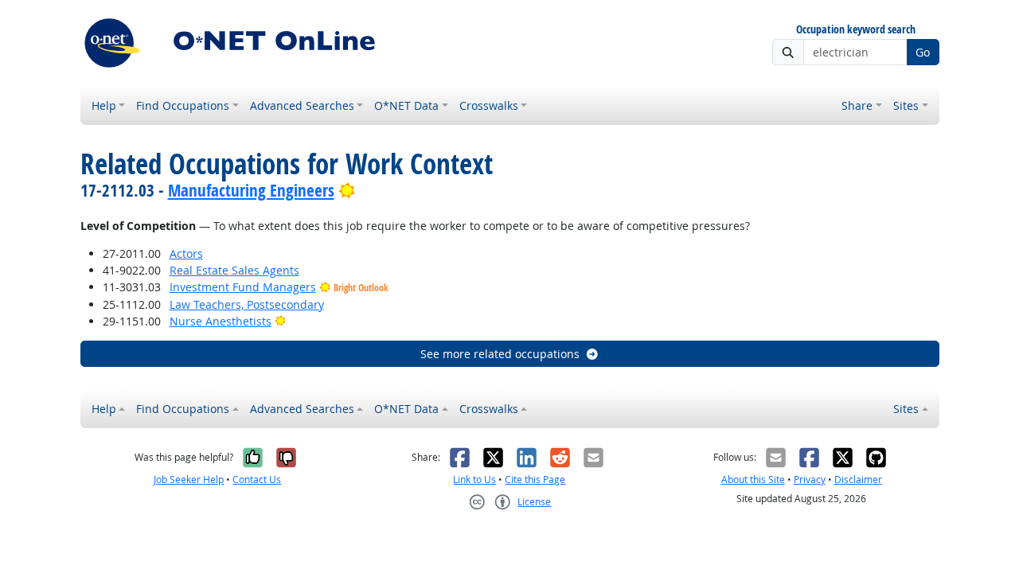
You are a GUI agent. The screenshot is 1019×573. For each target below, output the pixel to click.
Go (923, 52)
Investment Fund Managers (243, 286)
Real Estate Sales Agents (234, 270)
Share (857, 105)
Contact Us (256, 479)
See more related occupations (500, 353)
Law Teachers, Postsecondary (247, 304)
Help (104, 105)
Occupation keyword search (856, 30)
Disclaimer (858, 479)
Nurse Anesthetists (220, 321)
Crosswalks (488, 105)
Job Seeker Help (189, 479)
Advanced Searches (302, 105)
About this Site (753, 479)
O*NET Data (406, 105)
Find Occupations (182, 105)
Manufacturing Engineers (251, 190)
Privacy (810, 479)
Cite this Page (535, 479)
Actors (186, 253)
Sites (906, 105)
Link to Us (474, 479)
